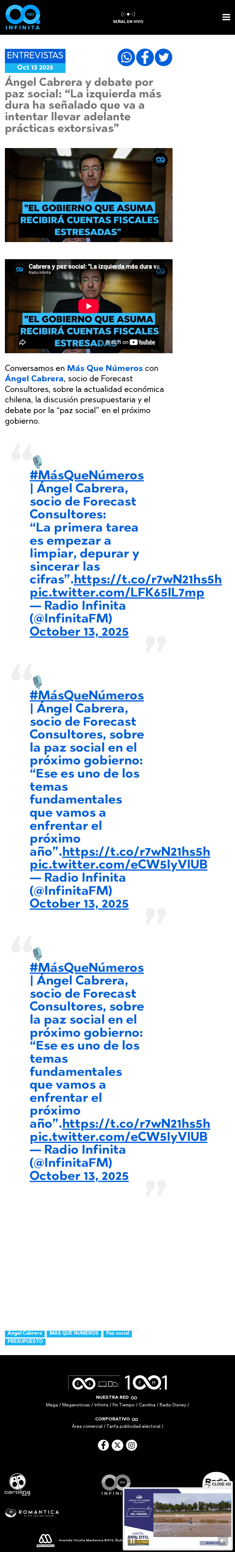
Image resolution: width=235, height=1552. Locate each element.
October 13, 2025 (79, 632)
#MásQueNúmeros (87, 476)
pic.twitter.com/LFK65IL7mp (117, 593)
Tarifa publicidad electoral (133, 1426)
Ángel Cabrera (25, 1333)
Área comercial (87, 1426)
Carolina (147, 1405)
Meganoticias (76, 1405)
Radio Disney (173, 1405)
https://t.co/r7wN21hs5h (148, 580)
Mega (52, 1405)
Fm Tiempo (124, 1405)
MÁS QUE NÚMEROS (74, 1333)
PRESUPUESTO (25, 1342)
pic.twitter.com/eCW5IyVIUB (118, 865)
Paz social (117, 1333)
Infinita (101, 1405)
